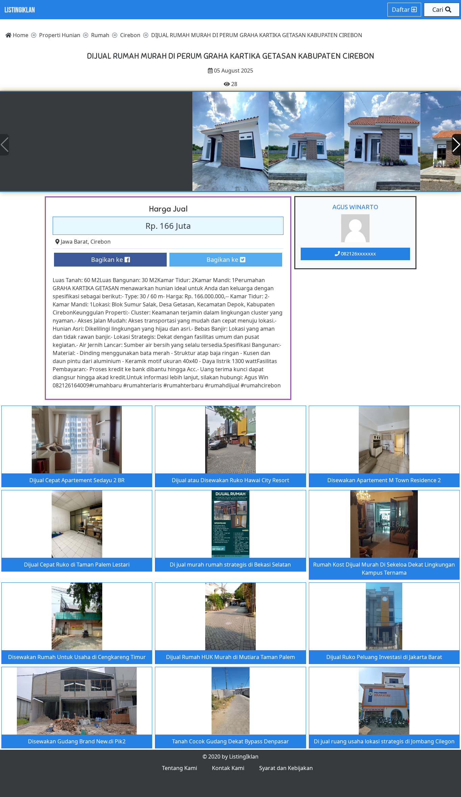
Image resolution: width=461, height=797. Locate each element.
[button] (456, 145)
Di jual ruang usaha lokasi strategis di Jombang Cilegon (384, 741)
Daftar (401, 9)
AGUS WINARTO (355, 206)
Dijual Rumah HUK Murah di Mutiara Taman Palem (230, 657)
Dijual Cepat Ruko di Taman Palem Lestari (77, 564)
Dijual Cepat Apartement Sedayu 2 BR (77, 480)
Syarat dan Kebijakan (286, 768)
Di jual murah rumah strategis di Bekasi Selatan (230, 564)
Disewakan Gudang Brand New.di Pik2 (77, 741)
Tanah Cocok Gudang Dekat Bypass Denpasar (230, 741)
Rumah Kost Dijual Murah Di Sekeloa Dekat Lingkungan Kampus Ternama (384, 568)
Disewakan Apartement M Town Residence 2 (384, 480)
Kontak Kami (228, 768)
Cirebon (100, 241)
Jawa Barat (74, 241)
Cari (438, 9)
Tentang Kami (179, 768)
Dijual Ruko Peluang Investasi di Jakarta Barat (384, 657)
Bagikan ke (108, 259)
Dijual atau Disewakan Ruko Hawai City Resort (230, 480)
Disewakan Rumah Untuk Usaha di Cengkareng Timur (77, 657)
